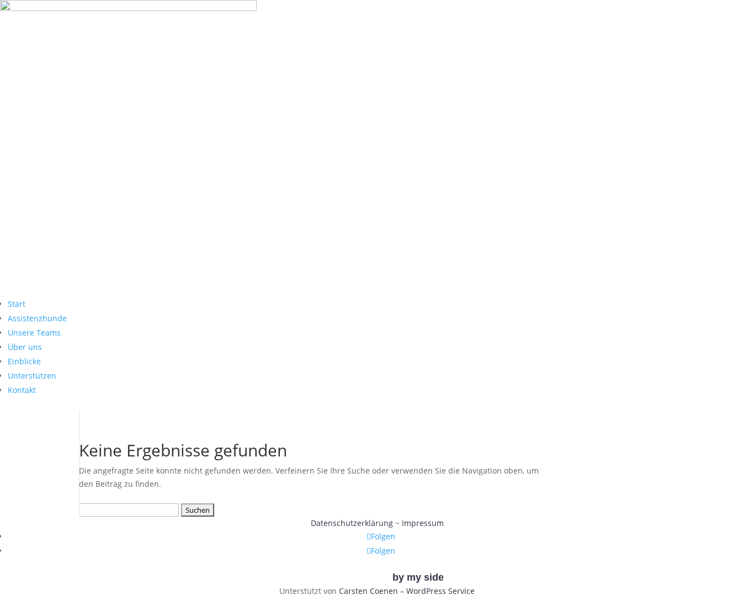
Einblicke (24, 361)
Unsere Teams (34, 332)
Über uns (25, 347)
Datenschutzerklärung (352, 523)
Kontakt (22, 390)
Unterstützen (32, 375)
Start (16, 304)
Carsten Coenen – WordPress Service (407, 591)
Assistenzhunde (37, 318)
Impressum (423, 523)
